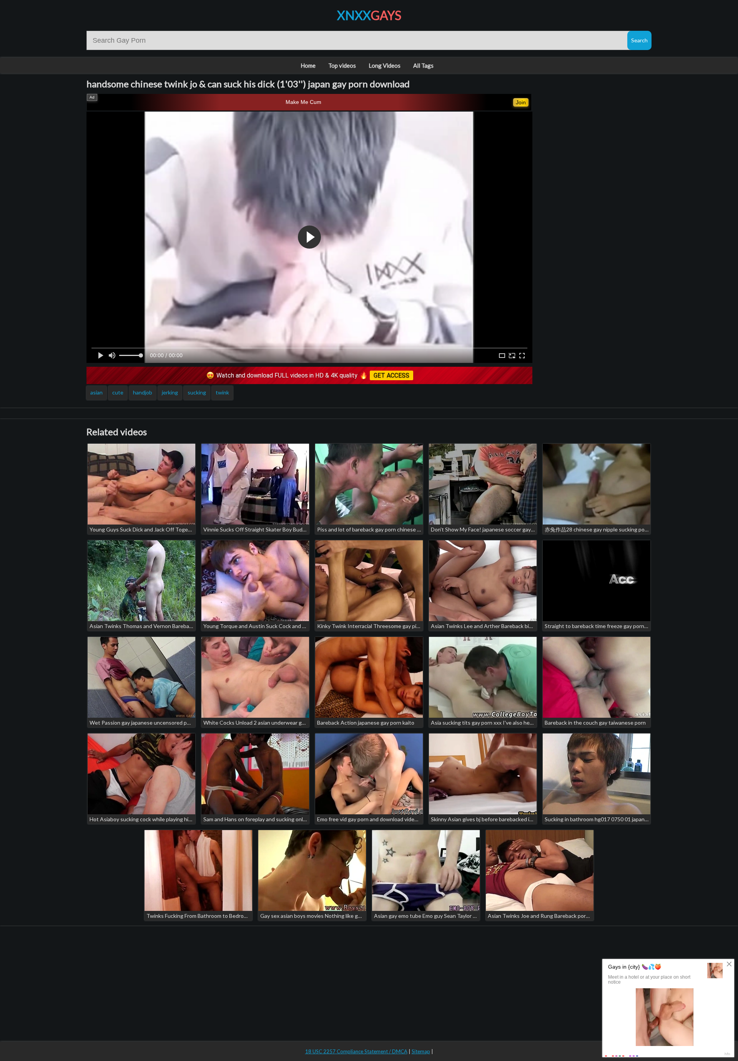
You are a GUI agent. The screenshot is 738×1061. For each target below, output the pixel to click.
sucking (197, 392)
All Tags (423, 65)
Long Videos (385, 65)
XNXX (369, 15)
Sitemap (421, 1051)
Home (308, 65)
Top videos (342, 65)
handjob (142, 392)
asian (96, 392)
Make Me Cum (303, 102)
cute (117, 392)
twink (222, 392)
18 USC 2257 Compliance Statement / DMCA (356, 1051)
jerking (170, 392)
